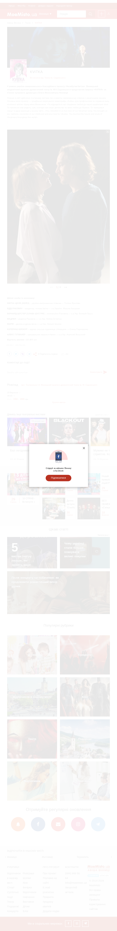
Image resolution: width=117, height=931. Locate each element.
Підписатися (58, 477)
